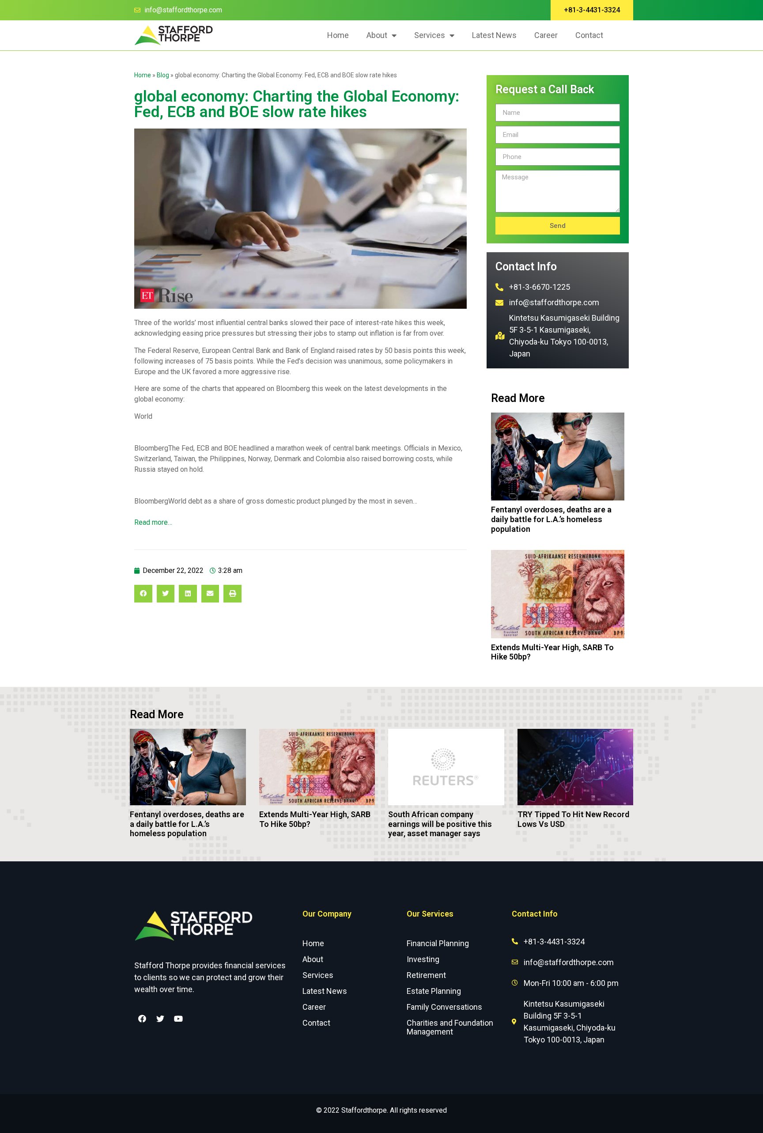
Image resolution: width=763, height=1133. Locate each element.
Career (546, 35)
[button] (592, 10)
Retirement (426, 975)
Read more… (153, 522)
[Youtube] (178, 1019)
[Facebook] (142, 1019)
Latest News (494, 35)
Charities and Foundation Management (450, 1027)
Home (338, 35)
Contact (589, 35)
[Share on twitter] (166, 594)
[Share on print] (232, 594)
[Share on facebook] (143, 594)
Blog (163, 75)
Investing (423, 959)
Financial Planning (438, 943)
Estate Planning (434, 991)
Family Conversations (444, 1007)
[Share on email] (210, 594)
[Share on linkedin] (188, 594)
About (376, 35)
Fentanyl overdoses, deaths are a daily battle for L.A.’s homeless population (551, 519)
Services (429, 35)
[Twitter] (160, 1019)
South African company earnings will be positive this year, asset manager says (440, 824)
